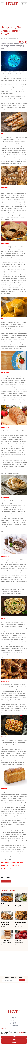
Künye (14, 1017)
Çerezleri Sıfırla (14, 1025)
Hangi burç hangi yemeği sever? (10, 865)
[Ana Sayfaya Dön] (14, 1011)
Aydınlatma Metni (14, 1020)
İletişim (14, 1019)
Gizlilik (14, 1022)
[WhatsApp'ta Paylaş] (20, 42)
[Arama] (25, 3)
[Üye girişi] (22, 3)
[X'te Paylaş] (23, 42)
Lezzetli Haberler (6, 881)
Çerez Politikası (14, 1023)
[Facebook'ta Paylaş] (25, 42)
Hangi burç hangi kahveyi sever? (10, 868)
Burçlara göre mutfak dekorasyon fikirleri (12, 862)
